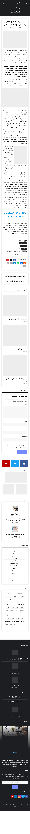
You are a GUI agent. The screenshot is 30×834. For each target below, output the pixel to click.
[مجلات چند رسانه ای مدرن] (15, 680)
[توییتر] (15, 463)
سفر (14, 576)
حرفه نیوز (24, 762)
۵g (19, 251)
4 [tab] (16, 752)
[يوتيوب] (12, 796)
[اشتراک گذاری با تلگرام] (14, 263)
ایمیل (25, 429)
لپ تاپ (12, 607)
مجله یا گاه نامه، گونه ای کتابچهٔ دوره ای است (15, 715)
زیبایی (25, 254)
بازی (10, 596)
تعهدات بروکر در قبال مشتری (15, 696)
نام (26, 421)
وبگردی (16, 254)
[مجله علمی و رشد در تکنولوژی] (15, 666)
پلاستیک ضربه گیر (20, 624)
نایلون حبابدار (20, 616)
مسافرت (11, 610)
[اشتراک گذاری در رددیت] (24, 263)
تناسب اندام (12, 599)
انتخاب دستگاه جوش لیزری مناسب (15, 701)
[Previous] (3, 752)
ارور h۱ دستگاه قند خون (11, 760)
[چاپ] (8, 263)
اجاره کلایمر (19, 760)
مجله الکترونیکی (22, 321)
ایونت (15, 596)
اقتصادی (14, 556)
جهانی (6, 602)
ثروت (10, 602)
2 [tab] (14, 752)
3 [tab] (15, 752)
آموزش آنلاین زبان (15, 514)
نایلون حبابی (14, 616)
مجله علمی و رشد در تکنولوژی (15, 672)
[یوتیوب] (6, 463)
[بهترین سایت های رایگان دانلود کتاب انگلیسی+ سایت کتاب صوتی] (15, 652)
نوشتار (22, 618)
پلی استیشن (12, 624)
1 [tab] (13, 752)
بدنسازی (18, 599)
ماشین (7, 607)
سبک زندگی (14, 571)
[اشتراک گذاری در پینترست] (7, 260)
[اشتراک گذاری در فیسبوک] (14, 260)
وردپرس (12, 618)
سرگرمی (14, 573)
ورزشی (7, 618)
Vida (17, 243)
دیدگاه (25, 405)
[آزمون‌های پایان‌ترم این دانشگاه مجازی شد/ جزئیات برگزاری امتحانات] (15, 529)
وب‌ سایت (24, 436)
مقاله (19, 613)
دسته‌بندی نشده (14, 566)
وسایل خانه (23, 621)
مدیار (16, 610)
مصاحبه (14, 581)
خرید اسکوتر (18, 762)
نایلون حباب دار (8, 613)
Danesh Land (25, 760)
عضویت (15, 787)
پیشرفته (14, 627)
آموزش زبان (14, 593)
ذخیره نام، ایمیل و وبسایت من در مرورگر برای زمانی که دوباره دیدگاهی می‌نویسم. (16, 447)
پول (7, 624)
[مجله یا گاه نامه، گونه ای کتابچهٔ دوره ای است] (15, 709)
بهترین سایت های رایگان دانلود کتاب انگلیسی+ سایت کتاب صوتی (15, 658)
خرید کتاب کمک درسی (20, 604)
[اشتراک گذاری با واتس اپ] (18, 263)
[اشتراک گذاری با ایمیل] (11, 263)
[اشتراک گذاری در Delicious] (21, 263)
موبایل (21, 254)
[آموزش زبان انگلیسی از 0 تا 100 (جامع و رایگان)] (15, 8)
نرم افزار (7, 616)
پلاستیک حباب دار (15, 621)
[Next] (26, 752)
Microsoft (20, 593)
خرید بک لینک (12, 762)
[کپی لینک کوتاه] (24, 266)
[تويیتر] (23, 796)
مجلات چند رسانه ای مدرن (15, 685)
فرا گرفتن (21, 607)
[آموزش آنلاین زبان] (15, 508)
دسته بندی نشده (14, 563)
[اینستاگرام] (19, 796)
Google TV (20, 240)
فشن (17, 607)
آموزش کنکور (7, 593)
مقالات (23, 613)
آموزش (14, 551)
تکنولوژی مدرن (10, 251)
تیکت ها (15, 602)
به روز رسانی (14, 558)
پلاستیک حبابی (7, 621)
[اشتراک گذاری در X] (11, 260)
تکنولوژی (18, 248)
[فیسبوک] (24, 463)
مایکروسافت (22, 610)
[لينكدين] (15, 796)
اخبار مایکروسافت (21, 596)
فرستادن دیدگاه (22, 452)
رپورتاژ (14, 568)
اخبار (14, 553)
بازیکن (6, 596)
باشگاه (23, 599)
